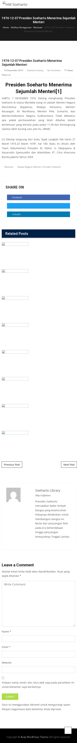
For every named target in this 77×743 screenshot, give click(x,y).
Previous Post (12, 464)
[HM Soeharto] (15, 4)
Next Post (69, 464)
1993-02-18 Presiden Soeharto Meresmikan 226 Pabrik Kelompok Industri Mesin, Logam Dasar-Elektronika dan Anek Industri (38, 384)
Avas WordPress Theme (34, 737)
